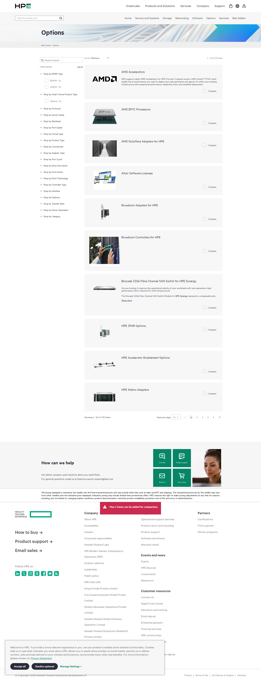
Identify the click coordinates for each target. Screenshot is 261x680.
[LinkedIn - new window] (17, 573)
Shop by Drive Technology (56, 178)
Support (219, 6)
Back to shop (45, 45)
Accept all (20, 666)
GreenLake (133, 6)
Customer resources (156, 591)
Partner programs (208, 531)
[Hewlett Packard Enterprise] (23, 6)
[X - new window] (24, 573)
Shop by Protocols (52, 108)
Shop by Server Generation (56, 209)
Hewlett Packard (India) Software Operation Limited (103, 621)
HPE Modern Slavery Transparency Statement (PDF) (103, 553)
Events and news (153, 555)
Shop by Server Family (54, 114)
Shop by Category (52, 216)
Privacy (188, 675)
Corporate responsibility (98, 538)
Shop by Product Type (54, 140)
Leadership (90, 569)
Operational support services (157, 519)
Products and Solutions (160, 6)
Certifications (205, 519)
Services (185, 6)
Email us (162, 482)
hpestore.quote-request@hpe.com (95, 478)
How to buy (182, 482)
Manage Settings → (71, 666)
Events (145, 561)
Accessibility (91, 525)
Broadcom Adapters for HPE (139, 205)
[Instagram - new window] (30, 573)
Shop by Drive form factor (56, 165)
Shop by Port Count (53, 159)
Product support (182, 462)
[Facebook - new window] (43, 573)
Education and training (154, 609)
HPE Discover (148, 567)
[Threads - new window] (37, 573)
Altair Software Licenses (137, 173)
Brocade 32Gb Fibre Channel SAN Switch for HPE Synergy (158, 281)
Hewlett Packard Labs (96, 544)
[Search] (60, 18)
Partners (204, 513)
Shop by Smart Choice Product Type (60, 94)
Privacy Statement (41, 658)
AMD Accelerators (133, 72)
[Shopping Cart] (231, 6)
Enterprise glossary (152, 622)
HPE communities (151, 635)
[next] (220, 417)
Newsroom (147, 580)
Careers (88, 531)
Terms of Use (201, 675)
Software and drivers (153, 538)
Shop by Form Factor (53, 171)
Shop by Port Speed (53, 127)
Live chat (162, 462)
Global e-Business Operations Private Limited (105, 609)
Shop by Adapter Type (54, 152)
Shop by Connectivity (53, 146)
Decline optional (44, 666)
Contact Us (147, 597)
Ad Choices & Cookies (223, 675)
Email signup (148, 616)
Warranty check (150, 544)
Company (203, 6)
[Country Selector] (237, 6)
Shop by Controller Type (55, 184)
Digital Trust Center (152, 603)
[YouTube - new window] (50, 573)
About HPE (90, 519)
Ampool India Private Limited (100, 588)
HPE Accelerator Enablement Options (145, 357)
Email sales (26, 550)
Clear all (80, 66)
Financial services (151, 628)
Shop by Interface (52, 190)
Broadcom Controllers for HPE (140, 237)
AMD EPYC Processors (135, 109)
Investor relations (94, 563)
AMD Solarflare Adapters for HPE (142, 141)
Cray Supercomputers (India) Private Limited (105, 597)
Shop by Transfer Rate (54, 203)
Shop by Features (52, 197)
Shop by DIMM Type (53, 73)
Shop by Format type (53, 133)
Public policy (91, 575)
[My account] (244, 6)
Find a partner (206, 525)
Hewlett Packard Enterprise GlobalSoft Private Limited (106, 634)
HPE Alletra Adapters (135, 389)
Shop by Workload (52, 121)
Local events (148, 574)
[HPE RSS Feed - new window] (56, 573)
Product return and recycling (157, 525)
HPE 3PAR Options (133, 325)
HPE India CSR (92, 582)
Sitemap (241, 675)
